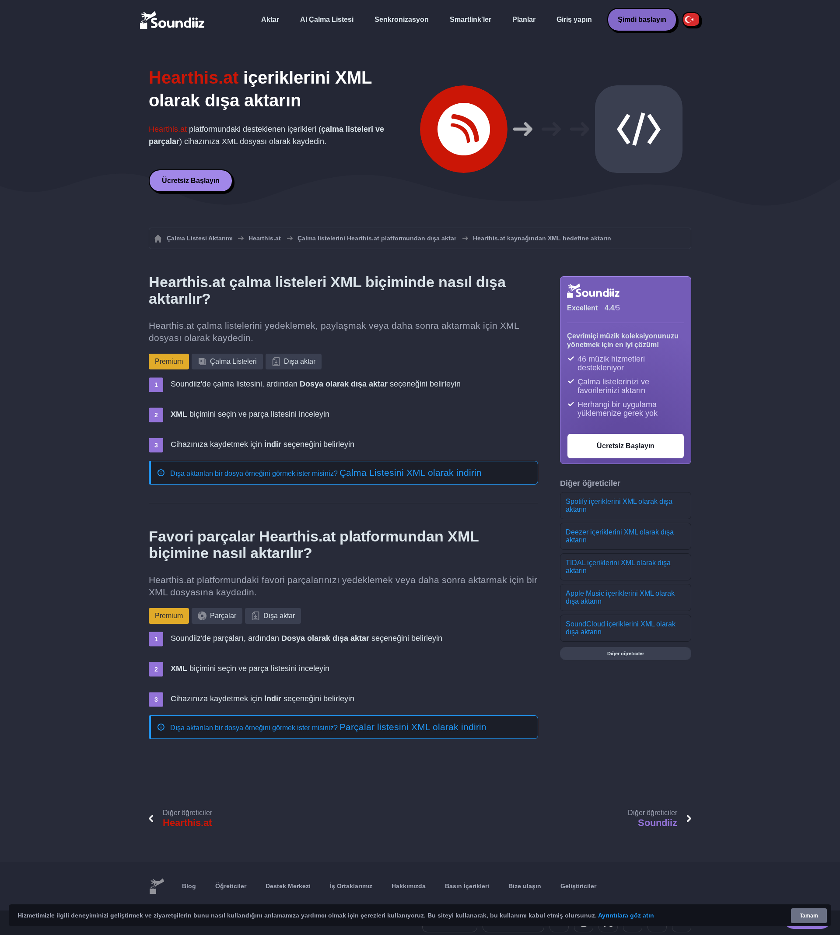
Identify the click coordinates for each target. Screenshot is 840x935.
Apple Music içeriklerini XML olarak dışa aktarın (620, 597)
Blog (189, 885)
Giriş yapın (574, 19)
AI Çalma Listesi (327, 19)
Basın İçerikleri (467, 885)
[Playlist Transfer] (173, 19)
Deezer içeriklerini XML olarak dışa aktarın (620, 536)
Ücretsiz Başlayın (191, 180)
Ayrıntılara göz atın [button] (626, 915)
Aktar (270, 19)
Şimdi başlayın (642, 19)
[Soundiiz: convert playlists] (156, 886)
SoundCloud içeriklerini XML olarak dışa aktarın (621, 628)
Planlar (524, 19)
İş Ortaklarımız (351, 885)
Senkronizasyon (401, 19)
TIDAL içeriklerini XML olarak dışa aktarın (618, 566)
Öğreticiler (230, 885)
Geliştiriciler (578, 885)
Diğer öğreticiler (625, 653)
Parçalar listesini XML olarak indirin (413, 727)
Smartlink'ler (470, 19)
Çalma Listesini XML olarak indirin (411, 473)
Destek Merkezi (288, 885)
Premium (169, 361)
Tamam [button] (809, 916)
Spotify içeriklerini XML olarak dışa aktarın (619, 505)
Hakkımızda (409, 885)
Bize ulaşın (524, 885)
